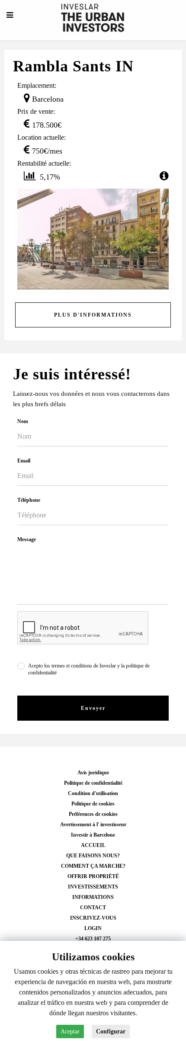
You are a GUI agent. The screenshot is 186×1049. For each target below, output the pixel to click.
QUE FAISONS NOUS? (93, 856)
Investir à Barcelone (93, 835)
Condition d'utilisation (93, 793)
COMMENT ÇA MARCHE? (93, 866)
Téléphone (28, 500)
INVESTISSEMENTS (93, 887)
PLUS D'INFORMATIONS (93, 315)
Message (26, 539)
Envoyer (93, 708)
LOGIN (93, 928)
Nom (22, 421)
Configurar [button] (110, 1031)
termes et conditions (71, 666)
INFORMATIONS (93, 897)
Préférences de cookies (93, 814)
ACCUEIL (93, 845)
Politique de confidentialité (93, 783)
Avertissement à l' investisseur (93, 824)
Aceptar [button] (70, 1031)
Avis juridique (93, 773)
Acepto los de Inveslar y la (89, 669)
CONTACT (93, 908)
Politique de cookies (93, 804)
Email (23, 461)
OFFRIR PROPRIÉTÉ (93, 876)
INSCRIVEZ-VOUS (93, 918)
